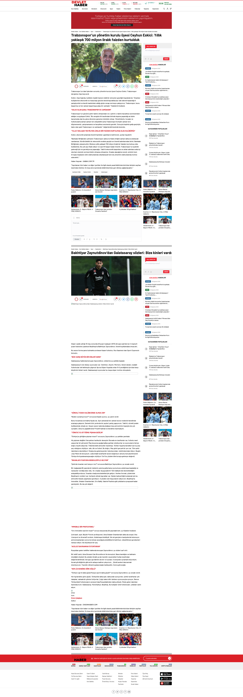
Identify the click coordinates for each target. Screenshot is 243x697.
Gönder (77, 239)
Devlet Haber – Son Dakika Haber (80, 31)
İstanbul (96, 172)
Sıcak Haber (134, 684)
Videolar (137, 9)
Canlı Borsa (105, 673)
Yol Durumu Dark (76, 676)
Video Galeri (134, 676)
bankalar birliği (76, 172)
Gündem (94, 9)
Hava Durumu (109, 665)
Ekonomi (103, 9)
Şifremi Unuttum (148, 679)
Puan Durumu (121, 665)
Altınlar (120, 673)
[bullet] (96, 239)
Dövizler (120, 676)
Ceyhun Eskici (87, 172)
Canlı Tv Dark (91, 673)
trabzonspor (104, 172)
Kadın (118, 9)
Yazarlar (146, 9)
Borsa (73, 665)
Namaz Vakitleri (84, 665)
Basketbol (98, 31)
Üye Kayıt (145, 676)
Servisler (85, 9)
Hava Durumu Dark (77, 673)
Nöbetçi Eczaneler (92, 679)
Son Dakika (74, 9)
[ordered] (94, 239)
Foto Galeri (127, 9)
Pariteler (142, 665)
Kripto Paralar (166, 665)
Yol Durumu (154, 665)
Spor (111, 9)
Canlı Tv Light (75, 679)
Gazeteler (155, 9)
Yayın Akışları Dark (92, 676)
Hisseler (133, 665)
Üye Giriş (145, 673)
